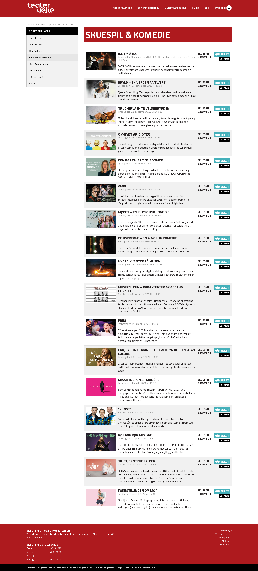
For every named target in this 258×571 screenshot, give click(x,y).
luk (230, 567)
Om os (195, 8)
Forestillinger (122, 8)
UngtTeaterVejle (175, 8)
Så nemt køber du (148, 8)
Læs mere (224, 59)
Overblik (220, 8)
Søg (206, 8)
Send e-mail (226, 544)
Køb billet (221, 54)
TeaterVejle (32, 24)
